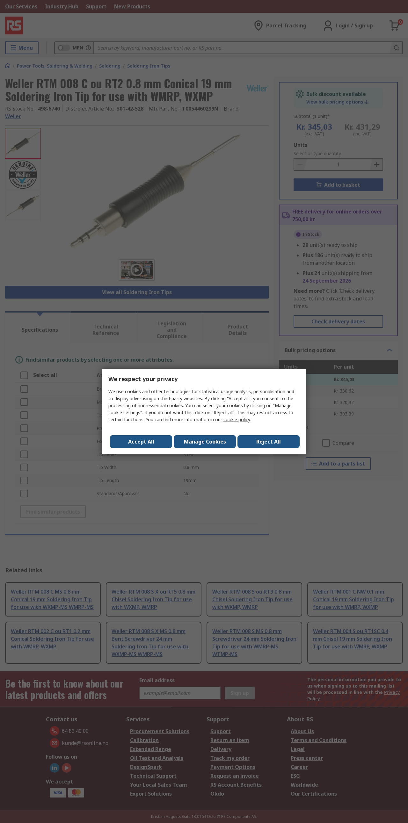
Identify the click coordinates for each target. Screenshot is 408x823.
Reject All (268, 441)
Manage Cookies (205, 441)
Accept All (141, 441)
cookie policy (236, 419)
